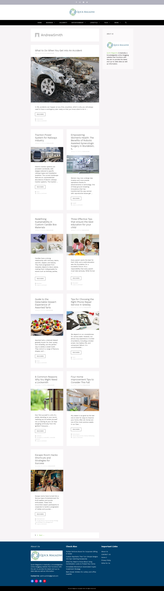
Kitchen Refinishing (89, 435)
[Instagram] (79, 2)
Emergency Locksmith (43, 437)
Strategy (56, 520)
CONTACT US (106, 554)
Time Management (48, 522)
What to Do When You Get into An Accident (58, 50)
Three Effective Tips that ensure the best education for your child (82, 223)
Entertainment (77, 22)
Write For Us (105, 563)
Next (41, 535)
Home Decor (76, 434)
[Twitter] (87, 2)
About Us (104, 551)
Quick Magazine (112, 53)
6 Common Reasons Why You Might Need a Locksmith (46, 379)
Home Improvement (78, 435)
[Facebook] (76, 2)
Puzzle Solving (49, 520)
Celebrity (63, 22)
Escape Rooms (41, 520)
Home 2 (104, 557)
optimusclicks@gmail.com (49, 576)
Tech (106, 22)
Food (38, 361)
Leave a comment (42, 120)
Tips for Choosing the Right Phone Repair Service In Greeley (82, 302)
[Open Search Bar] (126, 22)
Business (49, 22)
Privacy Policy (106, 560)
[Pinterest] (83, 2)
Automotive (40, 119)
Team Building (38, 522)
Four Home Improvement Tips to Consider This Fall (82, 379)
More (116, 22)
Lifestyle (94, 22)
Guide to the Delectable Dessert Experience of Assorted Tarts (45, 303)
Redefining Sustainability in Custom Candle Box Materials (46, 223)
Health (74, 203)
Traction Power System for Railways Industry (46, 138)
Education (75, 283)
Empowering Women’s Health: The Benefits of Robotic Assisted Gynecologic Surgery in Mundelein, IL (82, 142)
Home (39, 22)
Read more (40, 114)
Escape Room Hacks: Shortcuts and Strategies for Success (46, 459)
